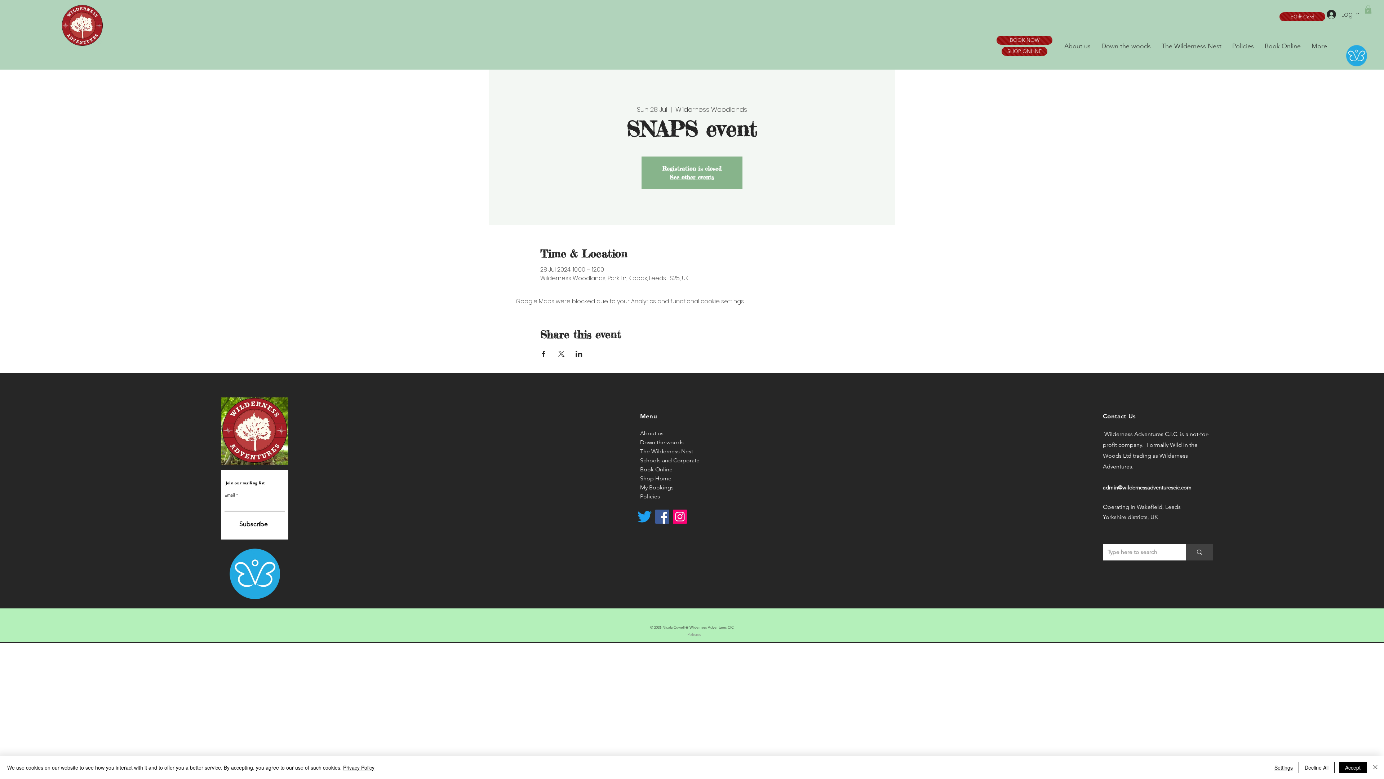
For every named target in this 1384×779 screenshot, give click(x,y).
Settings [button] (1283, 767)
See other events (692, 177)
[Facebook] (662, 517)
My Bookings (657, 487)
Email (230, 495)
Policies (650, 496)
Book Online (656, 469)
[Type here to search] (1199, 552)
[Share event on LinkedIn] (579, 354)
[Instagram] (680, 517)
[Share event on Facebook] (543, 354)
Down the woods (662, 442)
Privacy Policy (358, 767)
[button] (1368, 9)
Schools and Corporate (670, 460)
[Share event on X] (561, 354)
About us (652, 433)
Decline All (1316, 767)
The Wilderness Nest (666, 451)
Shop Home (655, 478)
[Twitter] (645, 517)
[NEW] (82, 26)
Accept (1353, 767)
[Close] (1375, 767)
